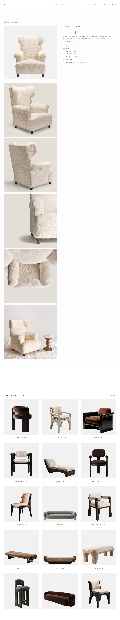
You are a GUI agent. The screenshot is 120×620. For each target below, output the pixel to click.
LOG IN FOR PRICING (68, 32)
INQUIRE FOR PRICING (81, 32)
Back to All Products (110, 395)
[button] (112, 4)
